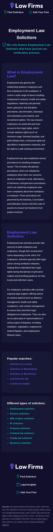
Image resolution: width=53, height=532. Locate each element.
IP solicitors (16, 423)
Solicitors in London (21, 364)
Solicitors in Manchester (23, 374)
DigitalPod (5, 525)
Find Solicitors (15, 12)
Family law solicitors (21, 438)
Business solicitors (20, 443)
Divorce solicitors (19, 414)
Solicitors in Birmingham (23, 369)
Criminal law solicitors (22, 433)
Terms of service (33, 510)
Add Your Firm (41, 12)
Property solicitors (20, 428)
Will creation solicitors (22, 418)
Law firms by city (19, 379)
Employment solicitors (22, 409)
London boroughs (20, 384)
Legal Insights (28, 485)
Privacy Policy (41, 519)
